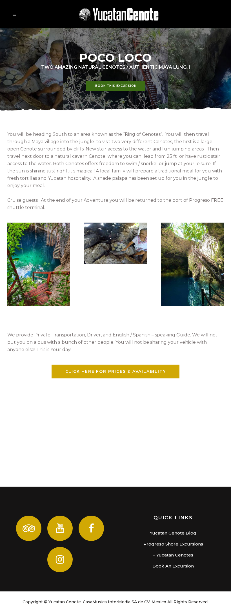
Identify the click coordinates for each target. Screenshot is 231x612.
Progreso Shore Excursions (173, 544)
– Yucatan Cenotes (173, 555)
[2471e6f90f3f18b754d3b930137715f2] (115, 244)
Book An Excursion (173, 566)
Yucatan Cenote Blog (173, 533)
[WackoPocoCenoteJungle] (38, 264)
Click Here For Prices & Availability (115, 371)
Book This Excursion (116, 86)
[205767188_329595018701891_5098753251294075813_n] (192, 264)
